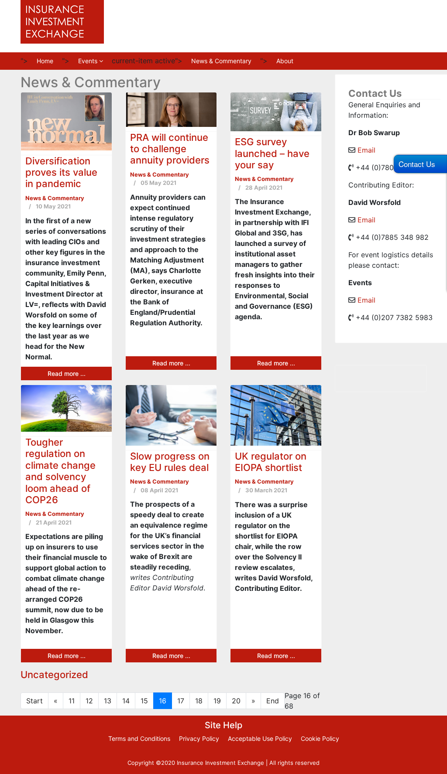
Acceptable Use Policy (260, 738)
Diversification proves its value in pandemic (61, 172)
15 (144, 700)
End (272, 700)
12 (89, 700)
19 (217, 700)
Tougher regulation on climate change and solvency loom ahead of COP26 (60, 470)
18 (199, 700)
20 (236, 700)
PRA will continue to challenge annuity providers (170, 149)
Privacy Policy (199, 738)
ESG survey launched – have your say (272, 153)
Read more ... (67, 373)
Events (87, 61)
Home (45, 61)
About (284, 61)
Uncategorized (54, 674)
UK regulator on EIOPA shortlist (270, 461)
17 (180, 700)
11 (72, 700)
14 (126, 700)
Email (366, 150)
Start (34, 700)
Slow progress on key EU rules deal (170, 461)
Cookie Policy (320, 738)
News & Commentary (221, 61)
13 (107, 700)
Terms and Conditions (139, 738)
